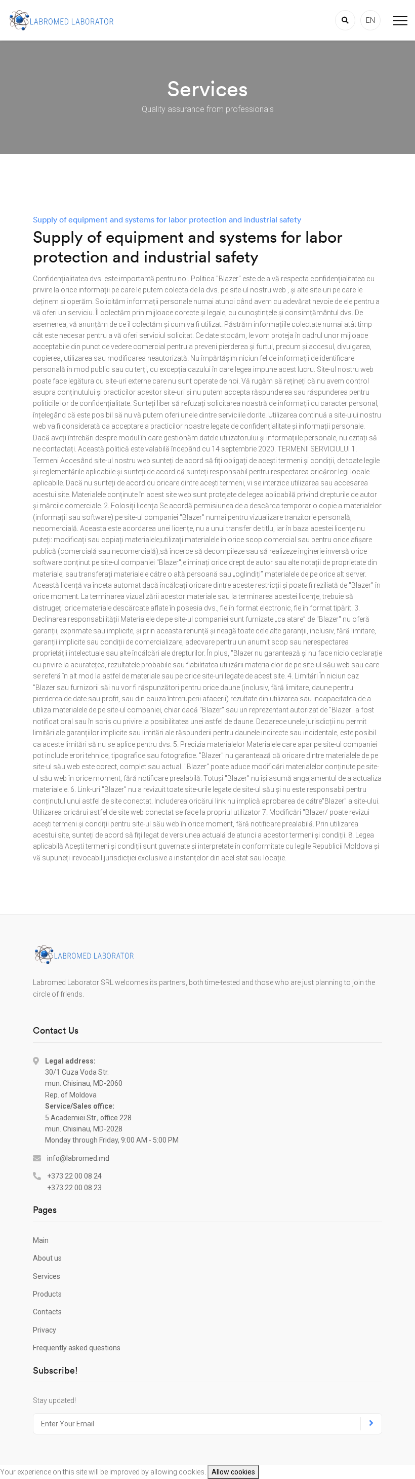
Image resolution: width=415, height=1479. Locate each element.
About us (47, 1258)
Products (47, 1294)
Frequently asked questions (76, 1348)
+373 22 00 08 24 (74, 1176)
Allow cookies (233, 1472)
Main (41, 1240)
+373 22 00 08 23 (74, 1188)
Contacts (47, 1312)
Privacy (44, 1330)
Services (46, 1276)
